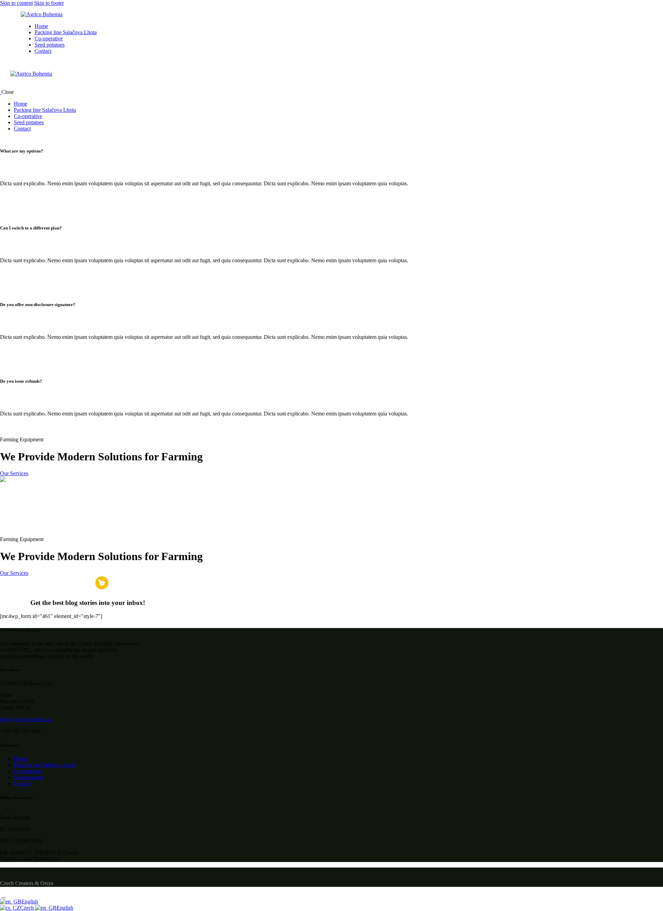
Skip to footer (49, 3)
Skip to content (16, 3)
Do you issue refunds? (21, 381)
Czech (27, 908)
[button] (228, 151)
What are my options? (21, 151)
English (29, 901)
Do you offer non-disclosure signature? (37, 304)
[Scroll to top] (4, 895)
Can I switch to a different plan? (31, 228)
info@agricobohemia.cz (26, 719)
